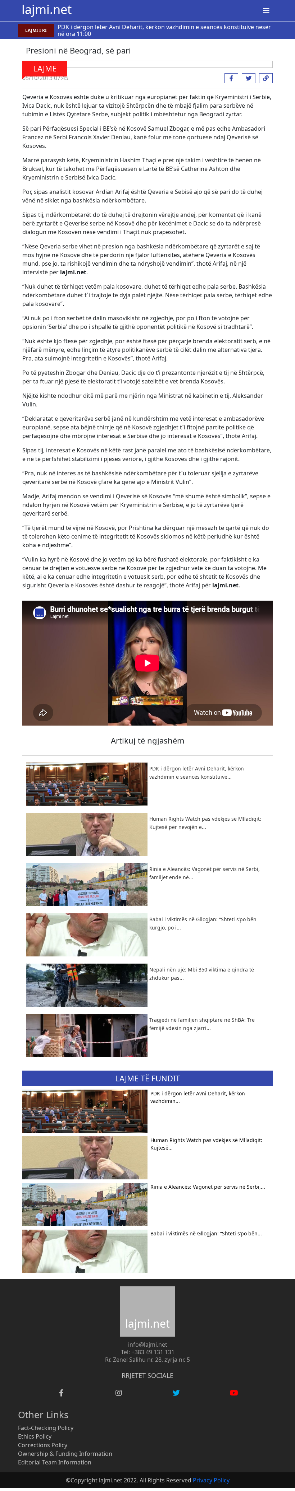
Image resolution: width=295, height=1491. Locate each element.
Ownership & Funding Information (65, 1454)
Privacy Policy (211, 1480)
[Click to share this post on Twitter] (246, 78)
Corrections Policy (42, 1445)
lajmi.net (47, 9)
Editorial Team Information (54, 1462)
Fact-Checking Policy (45, 1428)
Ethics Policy (34, 1436)
